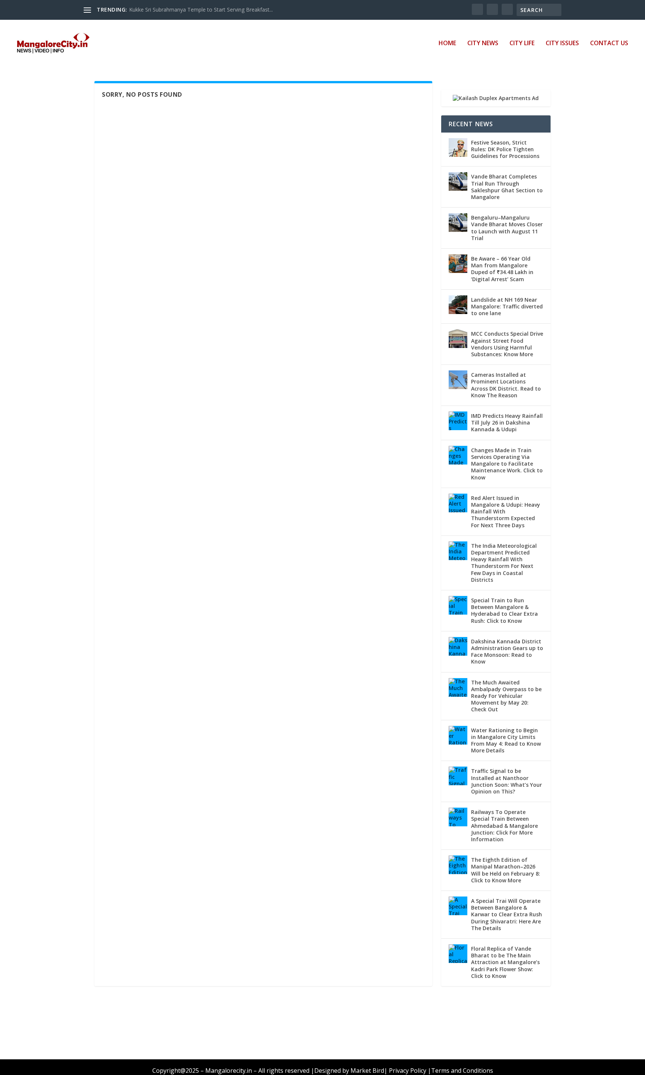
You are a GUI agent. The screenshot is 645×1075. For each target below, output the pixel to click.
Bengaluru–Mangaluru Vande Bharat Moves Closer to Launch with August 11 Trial (507, 228)
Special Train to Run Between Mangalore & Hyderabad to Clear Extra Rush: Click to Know (504, 610)
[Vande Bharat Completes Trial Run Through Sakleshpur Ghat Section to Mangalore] (458, 181)
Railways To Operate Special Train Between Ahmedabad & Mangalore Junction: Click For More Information (504, 825)
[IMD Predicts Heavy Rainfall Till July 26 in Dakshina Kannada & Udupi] (458, 420)
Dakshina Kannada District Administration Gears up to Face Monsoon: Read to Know (507, 651)
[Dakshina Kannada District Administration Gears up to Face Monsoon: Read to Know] (458, 646)
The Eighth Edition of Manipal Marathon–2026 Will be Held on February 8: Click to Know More (505, 870)
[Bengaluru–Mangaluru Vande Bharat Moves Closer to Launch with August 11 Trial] (458, 222)
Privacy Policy (407, 1070)
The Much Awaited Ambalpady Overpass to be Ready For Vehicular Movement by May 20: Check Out (506, 696)
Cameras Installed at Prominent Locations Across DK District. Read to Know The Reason (506, 385)
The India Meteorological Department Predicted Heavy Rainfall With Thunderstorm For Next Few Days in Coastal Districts (504, 562)
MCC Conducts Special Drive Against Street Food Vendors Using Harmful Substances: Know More (507, 344)
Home (447, 43)
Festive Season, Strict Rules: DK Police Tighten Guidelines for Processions (505, 149)
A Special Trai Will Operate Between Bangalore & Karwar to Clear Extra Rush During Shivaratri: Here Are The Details (506, 914)
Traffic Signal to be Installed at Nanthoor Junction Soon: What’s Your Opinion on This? (506, 781)
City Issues (562, 43)
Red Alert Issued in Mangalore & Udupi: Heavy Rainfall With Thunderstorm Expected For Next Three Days (505, 511)
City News (482, 43)
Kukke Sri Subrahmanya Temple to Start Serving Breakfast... (201, 9)
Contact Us (609, 43)
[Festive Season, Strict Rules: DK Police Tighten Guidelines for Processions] (458, 147)
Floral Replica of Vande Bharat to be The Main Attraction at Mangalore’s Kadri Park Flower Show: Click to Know (505, 962)
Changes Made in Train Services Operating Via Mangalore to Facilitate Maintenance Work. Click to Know (507, 464)
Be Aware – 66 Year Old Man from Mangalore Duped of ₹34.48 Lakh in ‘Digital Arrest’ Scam (502, 269)
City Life (522, 43)
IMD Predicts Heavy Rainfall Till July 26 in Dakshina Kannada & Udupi (507, 422)
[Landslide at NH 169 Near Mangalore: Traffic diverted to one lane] (458, 304)
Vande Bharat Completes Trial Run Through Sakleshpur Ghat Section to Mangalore (507, 187)
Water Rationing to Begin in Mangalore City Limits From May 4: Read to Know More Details (506, 740)
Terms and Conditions (462, 1070)
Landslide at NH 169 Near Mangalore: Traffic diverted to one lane (507, 306)
